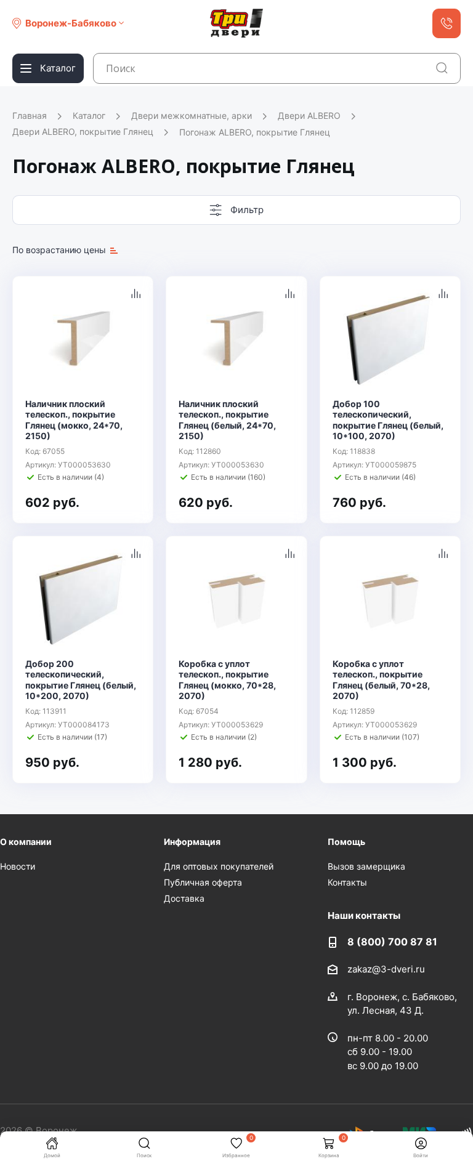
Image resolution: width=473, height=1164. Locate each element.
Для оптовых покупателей (218, 866)
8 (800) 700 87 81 (392, 942)
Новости (17, 866)
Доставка (184, 898)
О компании (26, 841)
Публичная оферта (203, 882)
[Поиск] (442, 68)
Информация (192, 841)
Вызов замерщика (366, 866)
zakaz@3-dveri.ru (386, 969)
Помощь (346, 841)
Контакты (347, 882)
